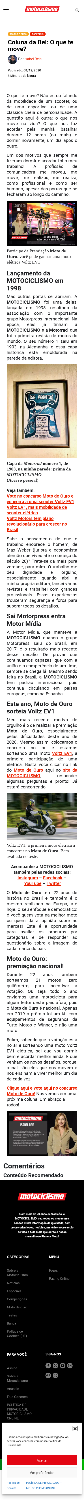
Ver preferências (42, 1472)
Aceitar (42, 1460)
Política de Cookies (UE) (17, 1333)
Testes (12, 1315)
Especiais (37, 34)
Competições (17, 1299)
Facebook (52, 878)
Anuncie (13, 1388)
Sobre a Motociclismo (17, 1272)
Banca (11, 1323)
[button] (75, 1428)
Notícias (13, 1283)
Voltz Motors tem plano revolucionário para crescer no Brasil (37, 523)
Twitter (54, 883)
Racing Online (59, 1278)
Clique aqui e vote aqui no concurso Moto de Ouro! (42, 1091)
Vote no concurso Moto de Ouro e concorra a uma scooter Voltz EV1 (40, 499)
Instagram (27, 878)
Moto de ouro (17, 1307)
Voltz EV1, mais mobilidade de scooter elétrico (37, 510)
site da (70, 770)
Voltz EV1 (62, 753)
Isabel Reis (32, 59)
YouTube (32, 883)
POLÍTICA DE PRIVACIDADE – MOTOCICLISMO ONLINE (19, 1411)
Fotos (53, 1270)
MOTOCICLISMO (23, 776)
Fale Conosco (17, 1396)
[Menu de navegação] (6, 10)
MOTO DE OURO (18, 34)
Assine (12, 1368)
